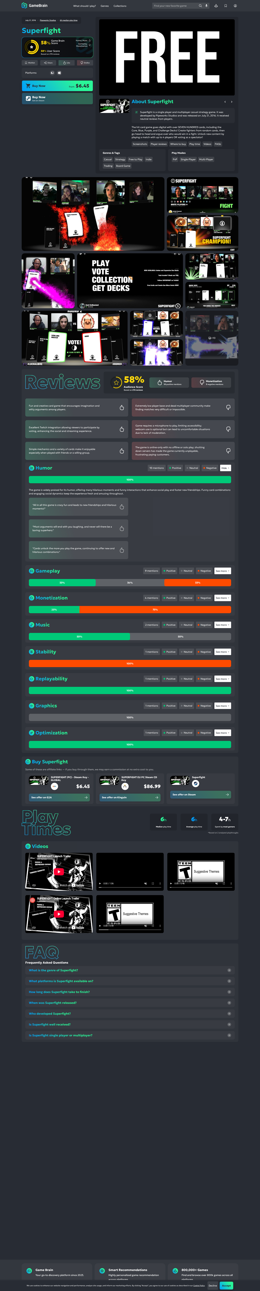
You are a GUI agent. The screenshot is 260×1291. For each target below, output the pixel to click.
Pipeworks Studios (48, 20)
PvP (175, 159)
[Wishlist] (226, 6)
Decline (213, 1285)
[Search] (200, 6)
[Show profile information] (235, 6)
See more (221, 570)
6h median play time (68, 20)
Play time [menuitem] (194, 143)
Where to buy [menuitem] (178, 143)
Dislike (87, 63)
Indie (149, 159)
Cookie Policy (199, 1285)
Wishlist (31, 63)
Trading (108, 165)
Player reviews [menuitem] (159, 143)
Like (68, 63)
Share (50, 63)
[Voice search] (206, 6)
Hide (224, 468)
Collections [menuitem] (120, 6)
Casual (108, 159)
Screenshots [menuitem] (140, 143)
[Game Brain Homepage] (34, 5)
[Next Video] (232, 102)
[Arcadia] (216, 6)
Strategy (120, 159)
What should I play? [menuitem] (84, 6)
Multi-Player (206, 159)
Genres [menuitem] (105, 5)
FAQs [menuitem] (218, 143)
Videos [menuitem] (207, 143)
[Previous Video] (225, 102)
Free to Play (135, 159)
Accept (226, 1285)
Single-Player (188, 159)
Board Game (123, 165)
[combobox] (174, 6)
